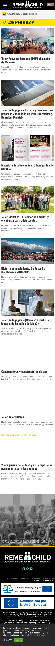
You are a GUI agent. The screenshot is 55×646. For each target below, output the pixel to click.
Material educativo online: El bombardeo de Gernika (27, 167)
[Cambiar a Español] (49, 4)
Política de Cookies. (38, 635)
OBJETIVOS (25, 578)
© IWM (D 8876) (50, 543)
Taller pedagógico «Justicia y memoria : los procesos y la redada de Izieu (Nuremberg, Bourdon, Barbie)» (27, 113)
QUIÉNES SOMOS (48, 578)
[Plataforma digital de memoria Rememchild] (4, 14)
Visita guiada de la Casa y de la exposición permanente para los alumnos (26, 467)
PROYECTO (15, 578)
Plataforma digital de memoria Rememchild (22, 14)
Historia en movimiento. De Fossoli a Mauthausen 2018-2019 (23, 270)
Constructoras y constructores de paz (24, 371)
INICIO (7, 578)
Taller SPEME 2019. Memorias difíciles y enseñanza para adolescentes (25, 219)
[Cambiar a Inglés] (52, 4)
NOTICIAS (37, 580)
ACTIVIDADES (35, 578)
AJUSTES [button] (8, 640)
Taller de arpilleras (12, 417)
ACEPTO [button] (18, 640)
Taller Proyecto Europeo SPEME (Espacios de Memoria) (26, 60)
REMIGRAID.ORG (48, 580)
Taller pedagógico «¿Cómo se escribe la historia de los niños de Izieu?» (25, 322)
